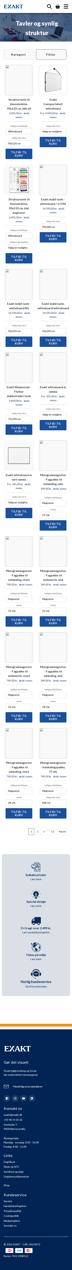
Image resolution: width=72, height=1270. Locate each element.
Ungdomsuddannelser (16, 1176)
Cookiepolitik (11, 1215)
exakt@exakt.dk (13, 1114)
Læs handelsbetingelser (36, 932)
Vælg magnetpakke (19, 242)
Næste (62, 831)
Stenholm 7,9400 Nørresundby (14, 1126)
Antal (53, 509)
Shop (7, 1185)
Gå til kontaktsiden (36, 986)
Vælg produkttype (19, 126)
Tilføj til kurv (19, 154)
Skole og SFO (11, 1166)
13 (52, 831)
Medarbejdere (12, 1220)
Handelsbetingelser (15, 1206)
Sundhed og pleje (14, 1171)
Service (8, 1201)
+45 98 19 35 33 (13, 1119)
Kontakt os (10, 1225)
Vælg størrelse (19, 137)
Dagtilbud (9, 1161)
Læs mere (36, 879)
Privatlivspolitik (12, 1211)
